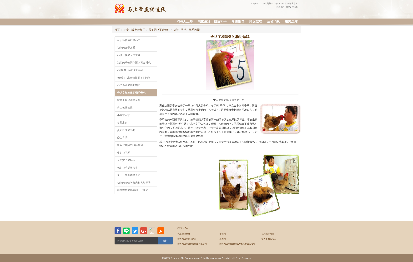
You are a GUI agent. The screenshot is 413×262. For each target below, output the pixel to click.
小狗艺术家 (123, 115)
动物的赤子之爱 (126, 47)
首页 (117, 29)
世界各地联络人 (268, 238)
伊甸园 (222, 233)
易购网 (222, 238)
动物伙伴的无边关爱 (128, 55)
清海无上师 (185, 21)
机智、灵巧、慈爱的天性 (187, 29)
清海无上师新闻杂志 (186, 238)
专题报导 (238, 21)
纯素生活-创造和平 (134, 29)
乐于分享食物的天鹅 (128, 175)
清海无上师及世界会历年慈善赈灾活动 (237, 243)
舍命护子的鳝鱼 (126, 160)
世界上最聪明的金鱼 (128, 100)
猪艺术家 (122, 122)
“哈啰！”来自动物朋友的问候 (133, 77)
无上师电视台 (183, 233)
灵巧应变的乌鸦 (126, 130)
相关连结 (291, 21)
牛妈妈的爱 (123, 152)
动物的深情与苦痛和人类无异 (134, 182)
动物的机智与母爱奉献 (130, 70)
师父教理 (255, 21)
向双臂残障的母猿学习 (130, 145)
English (254, 3)
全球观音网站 (267, 233)
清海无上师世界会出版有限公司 (192, 243)
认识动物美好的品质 (128, 40)
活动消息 (273, 21)
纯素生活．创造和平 (212, 21)
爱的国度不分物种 (159, 29)
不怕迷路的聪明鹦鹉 (128, 85)
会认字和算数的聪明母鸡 (131, 92)
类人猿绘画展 (125, 107)
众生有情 (122, 137)
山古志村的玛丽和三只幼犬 (132, 190)
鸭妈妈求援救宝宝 (127, 167)
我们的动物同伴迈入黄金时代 (134, 62)
